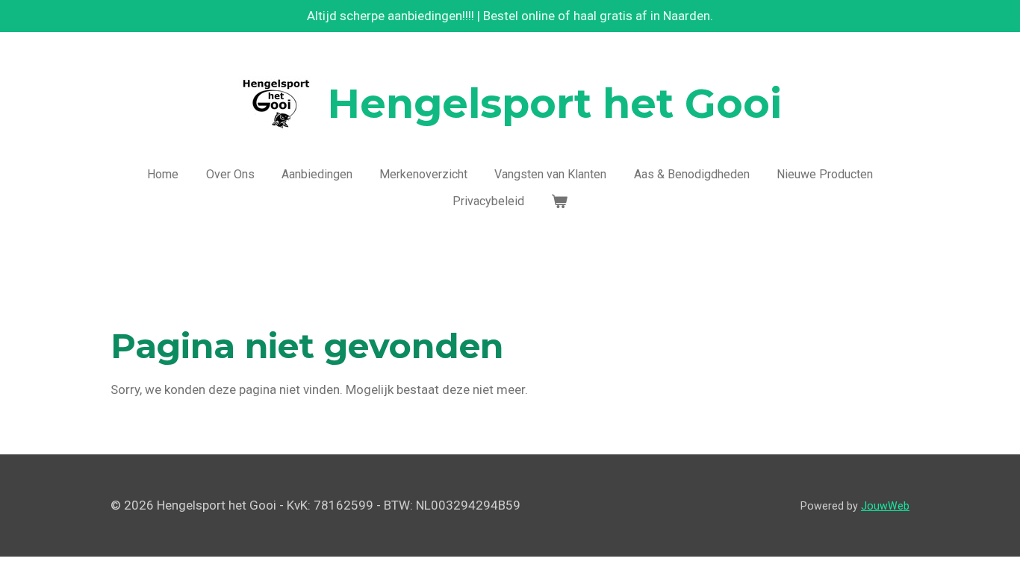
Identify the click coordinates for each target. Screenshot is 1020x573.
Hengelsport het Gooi (555, 103)
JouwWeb (885, 506)
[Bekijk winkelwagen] (559, 201)
